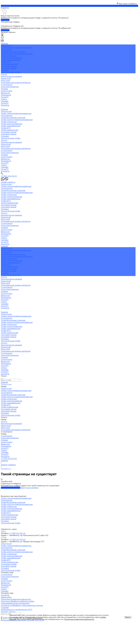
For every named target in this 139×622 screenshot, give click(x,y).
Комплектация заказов (11, 76)
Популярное (6, 50)
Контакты (5, 171)
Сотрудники (6, 91)
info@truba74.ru (8, 182)
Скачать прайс (7, 6)
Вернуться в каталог (29, 488)
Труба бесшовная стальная (13, 52)
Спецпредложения (10, 87)
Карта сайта (6, 597)
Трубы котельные (9, 56)
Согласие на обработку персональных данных (22, 605)
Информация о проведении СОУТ (16, 610)
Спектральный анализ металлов (15, 83)
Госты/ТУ (5, 97)
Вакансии (5, 93)
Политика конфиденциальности (16, 599)
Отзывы (4, 89)
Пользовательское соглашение (15, 603)
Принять (128, 617)
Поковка (5, 70)
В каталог (5, 20)
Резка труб (6, 78)
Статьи (4, 99)
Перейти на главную (10, 488)
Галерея (4, 101)
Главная (4, 109)
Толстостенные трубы (10, 72)
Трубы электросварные (11, 58)
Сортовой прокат (8, 68)
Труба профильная (9, 64)
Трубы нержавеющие (11, 60)
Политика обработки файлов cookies (17, 601)
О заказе (5, 607)
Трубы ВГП (6, 62)
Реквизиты (6, 95)
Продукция (6, 111)
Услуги (4, 140)
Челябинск (132, 4)
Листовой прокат (9, 66)
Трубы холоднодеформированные (17, 54)
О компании (6, 151)
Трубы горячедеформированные (16, 48)
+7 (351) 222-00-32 (9, 176)
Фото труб (5, 80)
